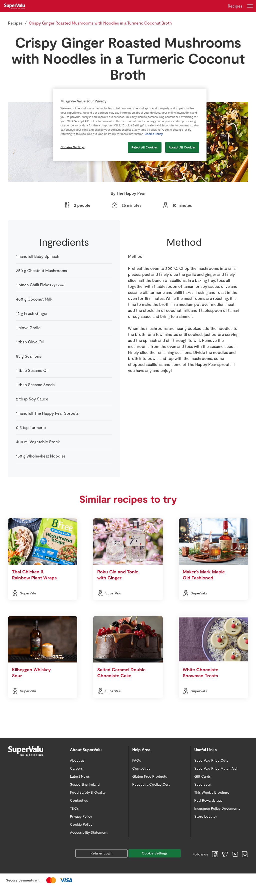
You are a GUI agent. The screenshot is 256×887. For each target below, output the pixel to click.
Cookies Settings (72, 147)
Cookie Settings (155, 853)
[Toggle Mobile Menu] (250, 6)
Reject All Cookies (145, 147)
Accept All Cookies (182, 147)
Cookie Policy (153, 133)
